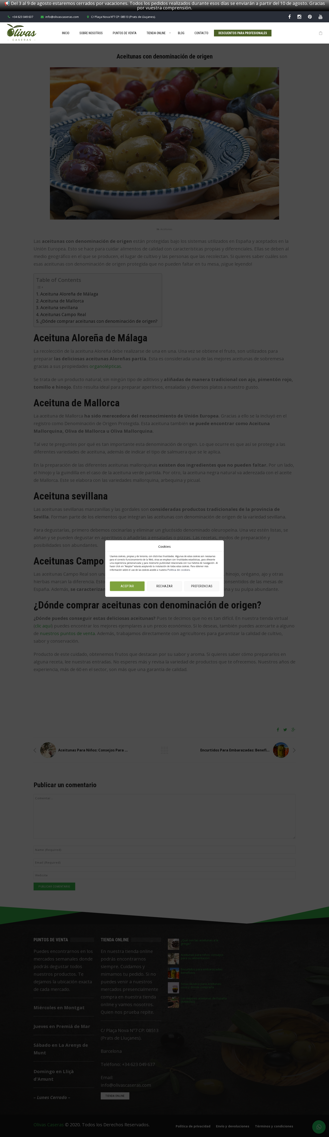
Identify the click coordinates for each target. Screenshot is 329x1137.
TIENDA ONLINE (156, 33)
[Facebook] (289, 17)
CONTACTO (201, 33)
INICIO (65, 33)
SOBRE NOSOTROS (91, 33)
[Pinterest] (310, 17)
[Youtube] (320, 17)
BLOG (181, 33)
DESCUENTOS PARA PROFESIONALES (242, 33)
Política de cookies (178, 569)
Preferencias (202, 586)
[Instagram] (299, 17)
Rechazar (164, 586)
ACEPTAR (127, 586)
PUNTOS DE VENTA (125, 33)
